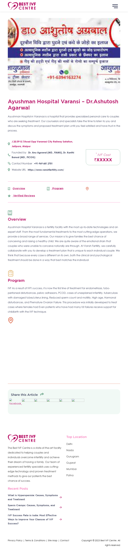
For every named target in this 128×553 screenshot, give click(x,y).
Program (57, 188)
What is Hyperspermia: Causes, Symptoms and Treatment (33, 497)
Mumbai (71, 469)
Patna (70, 475)
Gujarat (71, 462)
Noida (70, 450)
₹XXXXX (103, 157)
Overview (19, 188)
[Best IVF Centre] (64, 6)
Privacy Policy (15, 540)
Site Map (52, 540)
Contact (64, 540)
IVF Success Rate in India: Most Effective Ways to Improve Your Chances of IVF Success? (32, 519)
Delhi (69, 444)
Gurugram (72, 456)
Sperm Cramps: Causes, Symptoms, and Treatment (31, 507)
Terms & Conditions (35, 540)
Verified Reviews (23, 195)
